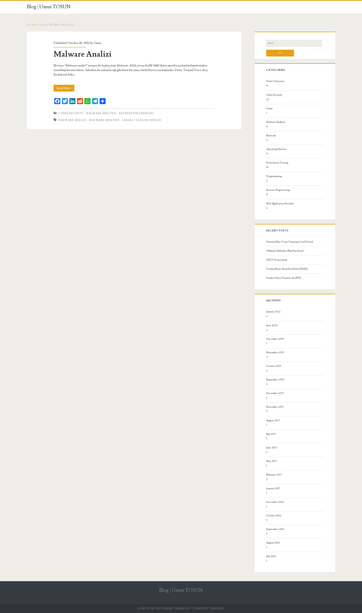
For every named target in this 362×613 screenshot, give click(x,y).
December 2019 (275, 338)
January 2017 (273, 488)
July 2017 (271, 434)
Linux (269, 108)
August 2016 (273, 542)
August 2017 (273, 420)
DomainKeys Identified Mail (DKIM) (287, 268)
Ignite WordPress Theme (161, 608)
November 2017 (275, 406)
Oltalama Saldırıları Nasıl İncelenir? (285, 250)
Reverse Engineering (136, 113)
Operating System (276, 149)
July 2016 (271, 556)
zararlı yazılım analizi (141, 120)
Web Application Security (280, 203)
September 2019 (275, 379)
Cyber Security (71, 113)
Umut (97, 43)
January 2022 (273, 311)
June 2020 (272, 325)
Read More (65, 89)
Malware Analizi (82, 54)
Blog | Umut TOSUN (49, 7)
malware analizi (72, 120)
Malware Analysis (101, 113)
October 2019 (273, 366)
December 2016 (275, 502)
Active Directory (275, 81)
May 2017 (271, 461)
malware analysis (104, 120)
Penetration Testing (277, 162)
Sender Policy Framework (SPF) (283, 277)
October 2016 (273, 515)
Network (271, 135)
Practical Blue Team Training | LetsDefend (289, 241)
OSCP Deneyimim (276, 259)
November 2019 (275, 352)
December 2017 (275, 393)
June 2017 (271, 447)
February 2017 (274, 474)
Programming (274, 176)
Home (32, 25)
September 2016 (275, 529)
